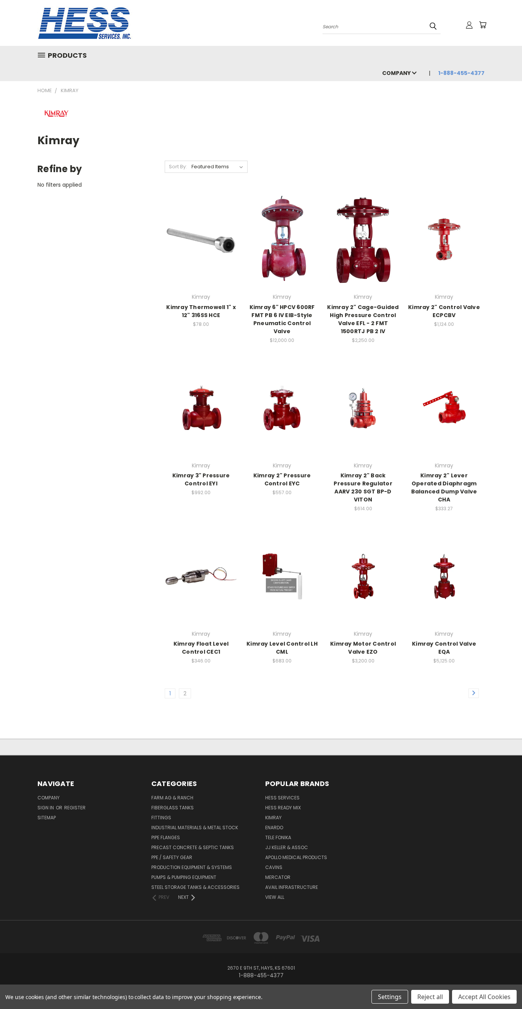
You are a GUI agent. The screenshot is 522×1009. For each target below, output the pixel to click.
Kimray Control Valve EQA (444, 648)
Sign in (46, 807)
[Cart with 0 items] (482, 25)
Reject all (430, 997)
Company (397, 73)
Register (75, 807)
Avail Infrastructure (291, 887)
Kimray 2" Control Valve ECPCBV (444, 311)
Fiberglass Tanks (172, 807)
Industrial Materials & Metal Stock (194, 827)
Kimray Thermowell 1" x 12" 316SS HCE (201, 311)
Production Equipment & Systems (191, 867)
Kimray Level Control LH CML (282, 648)
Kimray (273, 817)
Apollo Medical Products (296, 857)
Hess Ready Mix (283, 807)
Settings (390, 997)
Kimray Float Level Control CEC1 (201, 648)
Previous (502, 985)
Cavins (273, 867)
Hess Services (282, 797)
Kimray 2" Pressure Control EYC (282, 479)
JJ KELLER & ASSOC (286, 847)
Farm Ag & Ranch (172, 797)
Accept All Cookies (484, 997)
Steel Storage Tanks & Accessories (195, 887)
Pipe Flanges (165, 837)
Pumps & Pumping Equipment (183, 877)
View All (274, 897)
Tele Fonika (278, 837)
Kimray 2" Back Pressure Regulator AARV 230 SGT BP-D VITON (363, 487)
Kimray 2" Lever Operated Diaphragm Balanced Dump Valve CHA (444, 487)
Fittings (161, 817)
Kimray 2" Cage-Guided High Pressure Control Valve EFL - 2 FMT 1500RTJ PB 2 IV (363, 319)
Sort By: (178, 166)
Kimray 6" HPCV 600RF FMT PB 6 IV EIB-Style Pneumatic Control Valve (282, 319)
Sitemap (46, 817)
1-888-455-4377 (461, 73)
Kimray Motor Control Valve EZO (363, 648)
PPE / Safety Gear (171, 857)
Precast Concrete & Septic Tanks (192, 847)
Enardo (274, 827)
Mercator (277, 877)
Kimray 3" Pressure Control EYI (201, 479)
